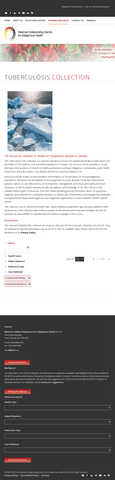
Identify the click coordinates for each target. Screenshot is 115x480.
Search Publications (17, 460)
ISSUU (32, 13)
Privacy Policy (28, 232)
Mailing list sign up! (17, 391)
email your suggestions (52, 382)
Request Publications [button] (72, 6)
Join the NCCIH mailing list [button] (97, 6)
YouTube (23, 13)
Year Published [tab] (15, 272)
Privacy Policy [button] (11, 475)
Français (91, 20)
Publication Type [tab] (16, 266)
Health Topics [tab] (14, 256)
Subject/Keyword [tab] (16, 261)
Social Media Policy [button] (29, 475)
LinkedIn (14, 13)
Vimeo (19, 13)
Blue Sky (6, 13)
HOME (7, 20)
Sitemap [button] (45, 475)
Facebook (10, 13)
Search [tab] (11, 243)
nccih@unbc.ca (11, 350)
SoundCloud (27, 13)
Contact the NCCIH (17, 362)
